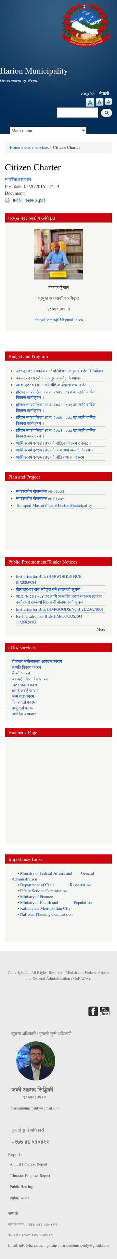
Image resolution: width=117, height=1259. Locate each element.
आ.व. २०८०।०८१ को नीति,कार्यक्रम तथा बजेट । (53, 385)
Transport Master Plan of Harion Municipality (54, 505)
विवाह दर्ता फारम (23, 702)
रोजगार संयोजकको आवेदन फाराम (37, 661)
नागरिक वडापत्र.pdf (28, 200)
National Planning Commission (46, 914)
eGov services (36, 147)
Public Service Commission (43, 891)
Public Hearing (21, 1186)
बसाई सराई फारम (25, 691)
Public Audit (19, 1197)
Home (15, 147)
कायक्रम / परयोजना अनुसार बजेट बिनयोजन (48, 378)
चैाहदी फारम (21, 673)
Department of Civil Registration (55, 885)
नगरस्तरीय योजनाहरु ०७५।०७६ (40, 491)
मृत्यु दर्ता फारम (22, 708)
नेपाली (104, 93)
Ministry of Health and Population (56, 902)
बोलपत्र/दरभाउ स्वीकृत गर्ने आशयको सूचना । (50, 589)
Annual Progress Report (28, 1163)
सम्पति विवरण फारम (26, 667)
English (88, 93)
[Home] (87, 24)
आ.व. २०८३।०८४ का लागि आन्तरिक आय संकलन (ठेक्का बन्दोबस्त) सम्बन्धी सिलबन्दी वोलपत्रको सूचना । (59, 599)
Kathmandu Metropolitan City (45, 908)
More (101, 629)
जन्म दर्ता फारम (23, 696)
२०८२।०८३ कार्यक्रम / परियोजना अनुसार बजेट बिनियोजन (59, 371)
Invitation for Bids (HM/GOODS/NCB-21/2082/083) (59, 609)
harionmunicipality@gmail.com (35, 1107)
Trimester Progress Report (30, 1175)
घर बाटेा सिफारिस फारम (30, 679)
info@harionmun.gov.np (38, 1245)
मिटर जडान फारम (25, 685)
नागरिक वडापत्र (18, 179)
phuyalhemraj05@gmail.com (58, 319)
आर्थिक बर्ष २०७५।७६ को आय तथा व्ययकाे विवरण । (55, 450)
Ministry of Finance (36, 896)
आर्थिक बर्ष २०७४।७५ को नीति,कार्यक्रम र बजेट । (54, 443)
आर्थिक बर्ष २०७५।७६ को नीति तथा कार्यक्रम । (52, 457)
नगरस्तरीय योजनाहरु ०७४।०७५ (40, 498)
